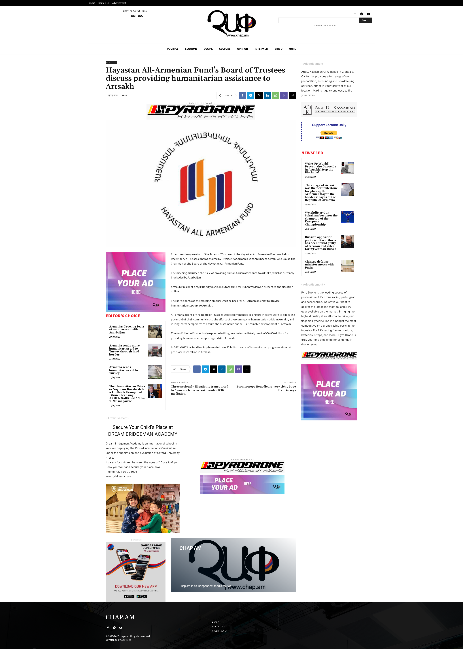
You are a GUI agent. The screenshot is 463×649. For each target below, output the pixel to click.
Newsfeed (111, 62)
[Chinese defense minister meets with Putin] (347, 266)
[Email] (292, 95)
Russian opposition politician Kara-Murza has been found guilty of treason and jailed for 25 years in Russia (321, 243)
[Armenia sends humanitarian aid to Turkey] (155, 372)
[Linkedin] (267, 95)
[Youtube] (368, 14)
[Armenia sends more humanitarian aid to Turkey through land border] (155, 350)
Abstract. (126, 639)
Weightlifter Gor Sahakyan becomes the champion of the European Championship (321, 218)
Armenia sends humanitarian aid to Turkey (123, 370)
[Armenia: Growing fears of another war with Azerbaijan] (155, 331)
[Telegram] (361, 14)
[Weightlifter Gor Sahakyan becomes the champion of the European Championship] (347, 217)
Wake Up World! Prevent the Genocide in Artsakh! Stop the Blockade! (320, 168)
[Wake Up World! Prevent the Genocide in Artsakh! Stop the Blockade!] (347, 168)
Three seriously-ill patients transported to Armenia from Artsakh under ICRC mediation (199, 390)
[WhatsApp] (275, 95)
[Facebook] (354, 14)
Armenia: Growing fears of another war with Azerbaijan (127, 329)
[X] (259, 95)
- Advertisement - (117, 418)
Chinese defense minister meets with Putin (319, 264)
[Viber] (284, 95)
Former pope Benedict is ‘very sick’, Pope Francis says (266, 388)
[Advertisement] (329, 31)
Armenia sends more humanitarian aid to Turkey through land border (124, 350)
